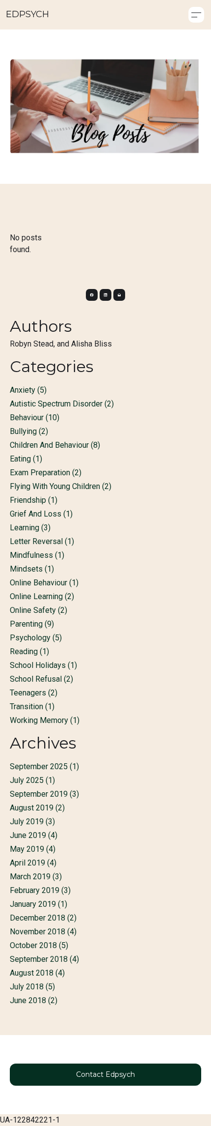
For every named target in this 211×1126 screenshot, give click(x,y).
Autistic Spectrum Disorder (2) (62, 403)
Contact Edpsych (105, 1074)
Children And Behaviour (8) (55, 445)
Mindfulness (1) (37, 555)
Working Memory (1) (44, 720)
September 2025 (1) (44, 766)
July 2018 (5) (32, 986)
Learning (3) (30, 527)
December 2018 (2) (43, 918)
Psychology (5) (36, 637)
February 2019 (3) (40, 890)
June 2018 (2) (33, 1000)
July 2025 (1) (32, 780)
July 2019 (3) (32, 821)
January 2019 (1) (38, 904)
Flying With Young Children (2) (60, 486)
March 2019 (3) (36, 876)
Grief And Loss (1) (41, 514)
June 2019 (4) (33, 835)
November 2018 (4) (43, 931)
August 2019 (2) (37, 807)
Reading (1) (29, 651)
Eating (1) (26, 458)
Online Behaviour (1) (44, 582)
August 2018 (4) (37, 973)
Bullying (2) (29, 431)
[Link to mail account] (119, 295)
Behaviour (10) (34, 417)
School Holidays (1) (43, 665)
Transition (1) (32, 706)
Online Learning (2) (42, 596)
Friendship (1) (33, 500)
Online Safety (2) (38, 610)
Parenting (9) (32, 624)
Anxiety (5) (28, 390)
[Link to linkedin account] (105, 295)
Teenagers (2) (33, 692)
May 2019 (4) (32, 849)
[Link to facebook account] (92, 295)
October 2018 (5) (39, 945)
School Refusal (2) (41, 679)
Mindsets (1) (32, 569)
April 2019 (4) (33, 862)
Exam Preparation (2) (45, 472)
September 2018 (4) (44, 959)
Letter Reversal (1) (42, 541)
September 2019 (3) (44, 794)
